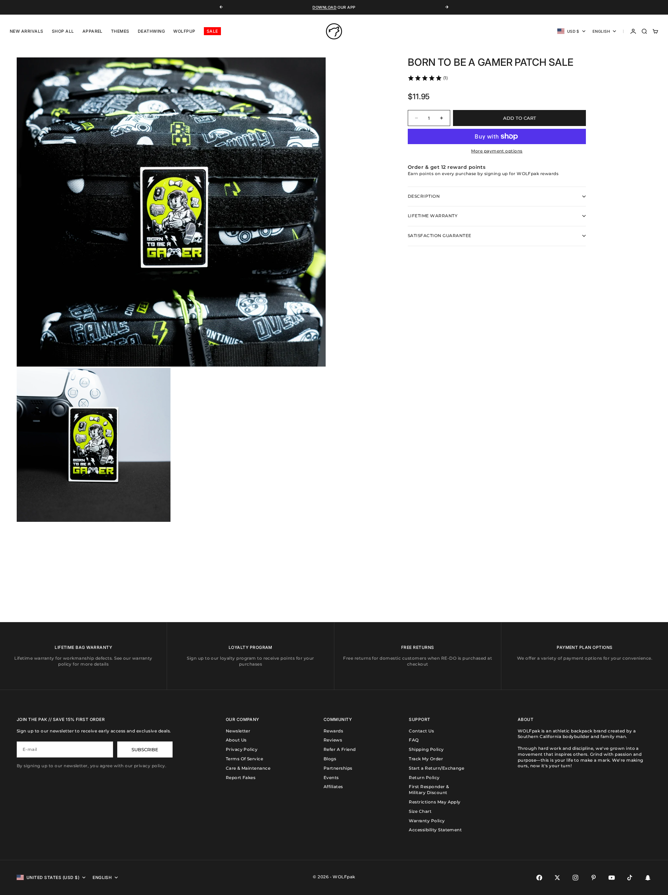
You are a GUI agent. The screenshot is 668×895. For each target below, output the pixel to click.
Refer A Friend (340, 749)
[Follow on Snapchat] (647, 877)
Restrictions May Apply (435, 801)
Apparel (92, 31)
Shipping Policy (426, 749)
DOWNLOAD (324, 7)
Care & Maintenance (248, 768)
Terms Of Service (244, 758)
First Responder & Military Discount (429, 789)
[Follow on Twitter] (557, 877)
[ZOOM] (309, 350)
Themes (120, 31)
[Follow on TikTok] (629, 877)
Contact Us (421, 730)
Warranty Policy (427, 820)
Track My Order (426, 758)
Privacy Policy (242, 749)
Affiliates (333, 786)
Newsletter (238, 730)
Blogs (330, 758)
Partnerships (338, 768)
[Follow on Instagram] (575, 877)
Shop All (63, 31)
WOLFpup (184, 31)
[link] (427, 77)
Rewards (333, 730)
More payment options (497, 151)
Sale (212, 31)
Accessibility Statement (435, 829)
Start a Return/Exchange (436, 768)
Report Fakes (241, 777)
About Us (236, 740)
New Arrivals (26, 31)
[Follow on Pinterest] (593, 877)
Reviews (333, 740)
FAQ (414, 740)
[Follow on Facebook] (539, 877)
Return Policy (424, 777)
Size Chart (420, 811)
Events (331, 777)
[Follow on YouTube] (611, 877)
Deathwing (151, 31)
